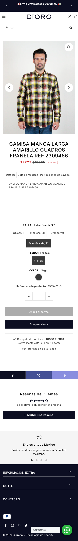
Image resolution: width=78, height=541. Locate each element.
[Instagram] (12, 525)
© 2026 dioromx (13, 535)
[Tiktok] (26, 525)
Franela (38, 260)
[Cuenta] (69, 16)
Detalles (11, 174)
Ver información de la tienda (39, 348)
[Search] (70, 27)
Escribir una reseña (38, 415)
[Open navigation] (12, 16)
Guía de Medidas (28, 174)
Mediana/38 (37, 232)
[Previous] (7, 6)
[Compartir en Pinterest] (65, 375)
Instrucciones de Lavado (55, 174)
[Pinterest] (19, 525)
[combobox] (39, 27)
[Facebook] (5, 525)
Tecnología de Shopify (39, 535)
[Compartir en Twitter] (39, 375)
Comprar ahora (39, 324)
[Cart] (75, 16)
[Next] (71, 6)
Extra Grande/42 (38, 243)
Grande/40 (57, 232)
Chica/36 (18, 232)
